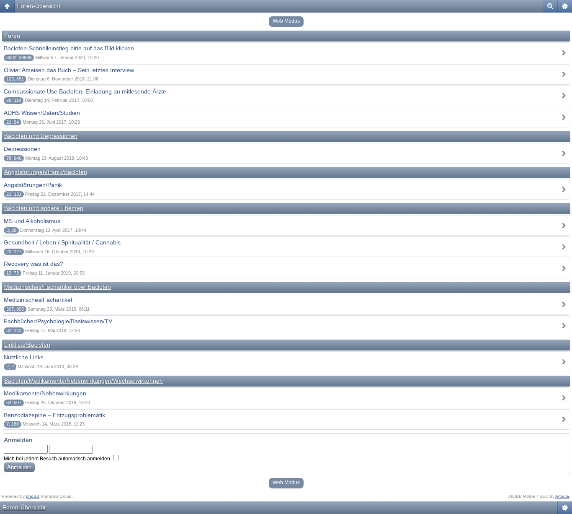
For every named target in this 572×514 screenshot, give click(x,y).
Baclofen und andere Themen (43, 208)
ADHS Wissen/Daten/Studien (42, 112)
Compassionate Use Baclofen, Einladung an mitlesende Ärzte (85, 91)
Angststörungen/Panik (33, 185)
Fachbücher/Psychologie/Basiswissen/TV (58, 321)
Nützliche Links (24, 357)
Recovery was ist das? (33, 263)
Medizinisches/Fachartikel (38, 299)
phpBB (32, 496)
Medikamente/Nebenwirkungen (45, 393)
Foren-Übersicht (38, 6)
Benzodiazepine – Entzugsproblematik (54, 415)
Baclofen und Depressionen (40, 135)
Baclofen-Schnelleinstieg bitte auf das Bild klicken (69, 48)
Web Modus (286, 21)
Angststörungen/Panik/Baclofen (45, 172)
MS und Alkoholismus (32, 221)
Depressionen (22, 148)
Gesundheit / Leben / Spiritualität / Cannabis (62, 242)
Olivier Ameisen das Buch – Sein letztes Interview (69, 70)
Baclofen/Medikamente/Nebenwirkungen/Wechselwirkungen (83, 380)
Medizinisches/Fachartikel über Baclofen (57, 286)
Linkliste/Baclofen (27, 344)
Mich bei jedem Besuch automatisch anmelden (57, 459)
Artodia (562, 496)
